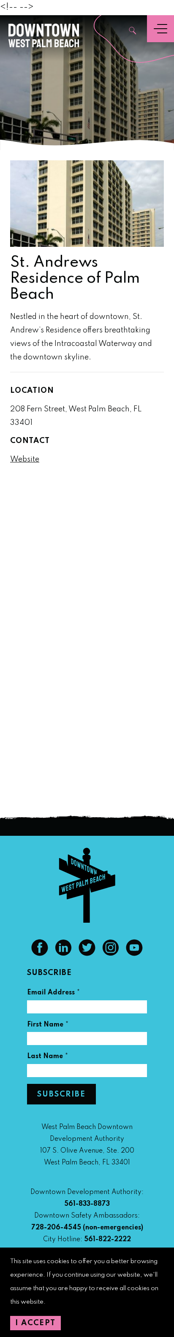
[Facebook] (39, 954)
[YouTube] (134, 954)
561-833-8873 (87, 1204)
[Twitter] (87, 954)
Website (24, 459)
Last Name (47, 1057)
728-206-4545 (56, 1227)
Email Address (53, 994)
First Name (48, 1026)
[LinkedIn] (63, 954)
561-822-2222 (107, 1239)
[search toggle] (133, 31)
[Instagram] (110, 954)
